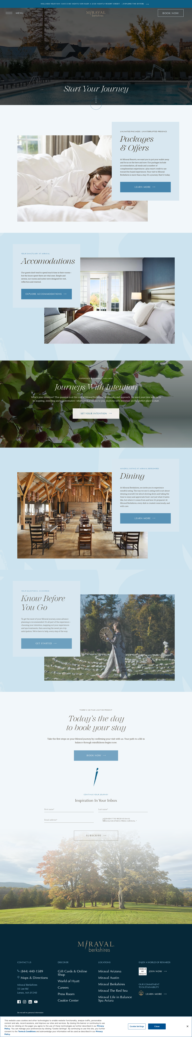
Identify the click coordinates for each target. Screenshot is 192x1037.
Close (157, 1026)
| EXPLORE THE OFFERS (133, 4)
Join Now (158, 974)
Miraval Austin (108, 979)
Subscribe (99, 838)
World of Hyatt (68, 982)
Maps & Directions (34, 979)
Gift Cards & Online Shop (72, 975)
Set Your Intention (94, 415)
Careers (63, 989)
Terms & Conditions (27, 1031)
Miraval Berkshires (111, 985)
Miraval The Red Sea (113, 992)
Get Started (44, 645)
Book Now (97, 759)
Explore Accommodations (44, 295)
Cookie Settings (137, 1026)
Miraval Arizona (109, 973)
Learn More (143, 188)
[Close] (187, 1026)
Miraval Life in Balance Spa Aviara (115, 1000)
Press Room (66, 995)
